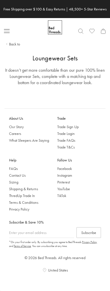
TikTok (61, 195)
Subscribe (88, 232)
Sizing (13, 182)
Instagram (64, 175)
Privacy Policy (19, 209)
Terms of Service (22, 246)
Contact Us (17, 175)
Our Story (16, 126)
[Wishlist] (91, 31)
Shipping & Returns (23, 188)
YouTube (63, 188)
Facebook (64, 168)
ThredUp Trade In (22, 195)
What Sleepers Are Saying (29, 140)
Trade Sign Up (68, 126)
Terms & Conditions (23, 202)
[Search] (80, 31)
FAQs (13, 168)
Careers (15, 133)
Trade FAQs (66, 140)
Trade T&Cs (66, 147)
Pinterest (63, 182)
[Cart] (103, 31)
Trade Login (66, 133)
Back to (14, 44)
